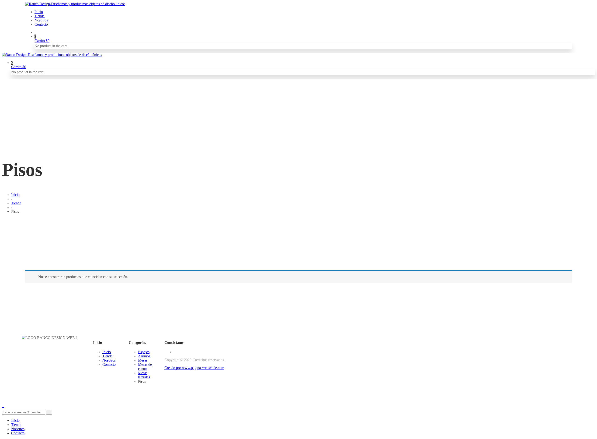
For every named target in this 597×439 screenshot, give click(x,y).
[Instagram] (175, 352)
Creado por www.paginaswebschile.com (194, 368)
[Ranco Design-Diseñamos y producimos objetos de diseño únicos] (75, 4)
